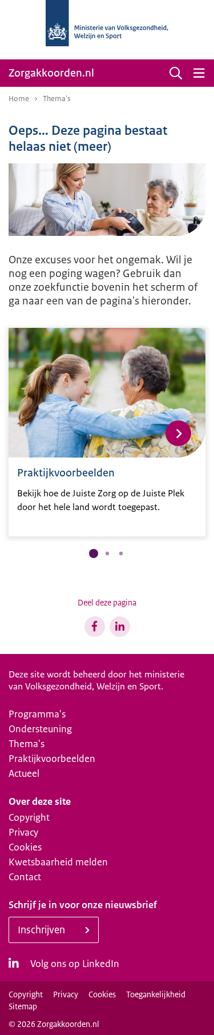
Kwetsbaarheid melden (58, 862)
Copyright (29, 817)
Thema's (27, 743)
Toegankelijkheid (155, 994)
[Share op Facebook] (94, 626)
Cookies (25, 847)
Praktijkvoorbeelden (52, 758)
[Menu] (198, 73)
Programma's (37, 714)
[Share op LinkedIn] (120, 626)
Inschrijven (41, 930)
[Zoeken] (175, 73)
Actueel (24, 773)
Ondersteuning (40, 729)
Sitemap (23, 1006)
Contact (25, 876)
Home (19, 98)
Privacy (23, 832)
